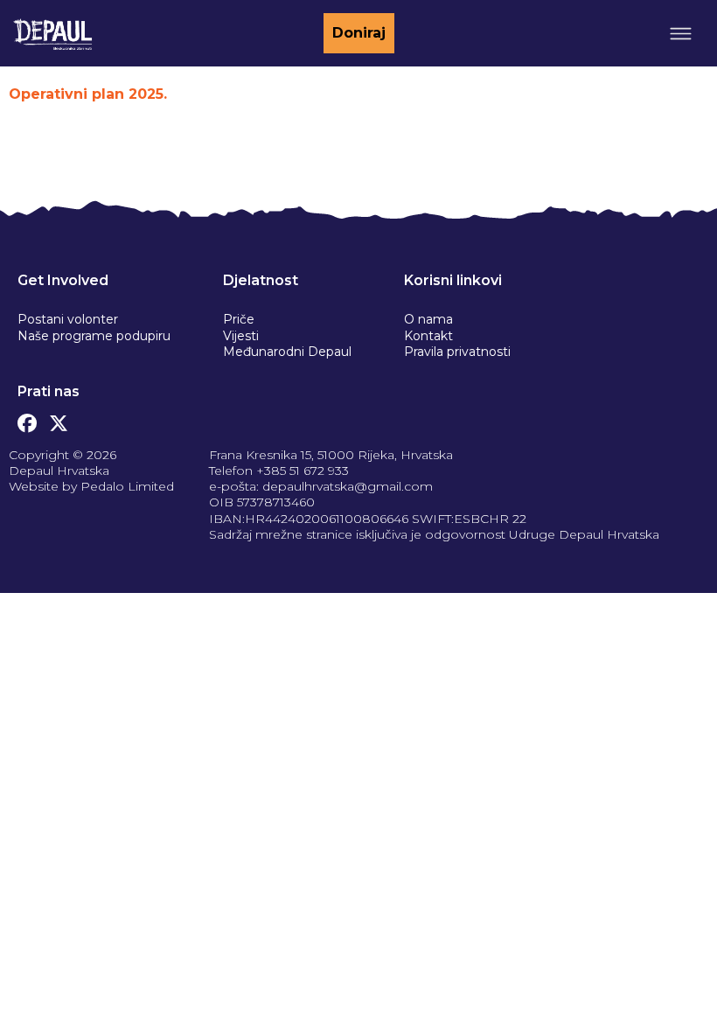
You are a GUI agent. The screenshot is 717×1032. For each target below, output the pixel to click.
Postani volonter (67, 319)
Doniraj (359, 32)
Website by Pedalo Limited (91, 486)
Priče (238, 319)
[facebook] (27, 419)
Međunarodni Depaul (287, 351)
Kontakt (428, 336)
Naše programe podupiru (94, 336)
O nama (428, 319)
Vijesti (241, 336)
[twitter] (58, 419)
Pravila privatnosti (457, 351)
